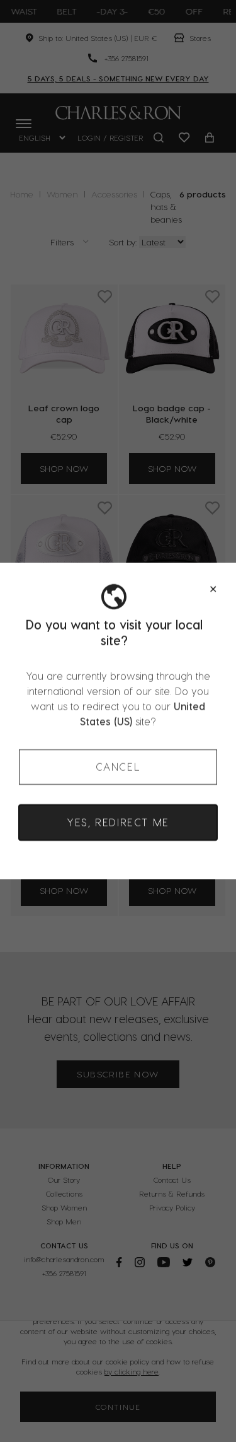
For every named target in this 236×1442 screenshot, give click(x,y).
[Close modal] (213, 589)
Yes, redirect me (118, 822)
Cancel (118, 767)
